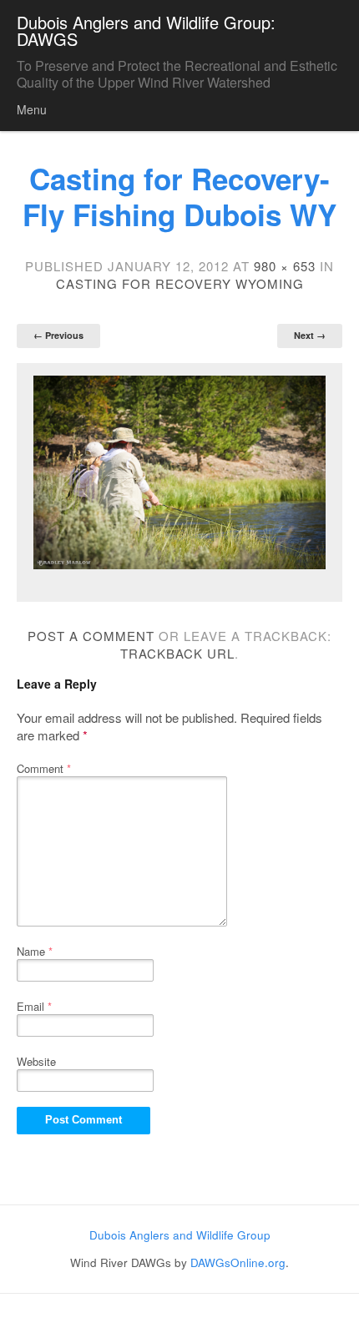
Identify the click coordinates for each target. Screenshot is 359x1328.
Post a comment (91, 635)
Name (35, 951)
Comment (44, 768)
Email (34, 1006)
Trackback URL (177, 653)
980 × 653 (285, 266)
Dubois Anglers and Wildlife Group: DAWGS (146, 30)
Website (36, 1061)
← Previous (58, 335)
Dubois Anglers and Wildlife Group (180, 1235)
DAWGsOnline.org (238, 1262)
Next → (310, 335)
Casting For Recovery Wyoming (180, 283)
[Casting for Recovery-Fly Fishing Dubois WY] (179, 473)
